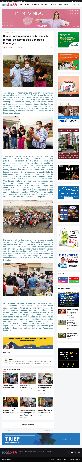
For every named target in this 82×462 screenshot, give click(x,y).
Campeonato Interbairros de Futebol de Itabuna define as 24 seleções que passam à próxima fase (73, 324)
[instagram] (77, 1)
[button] (75, 5)
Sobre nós (8, 1)
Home (3, 1)
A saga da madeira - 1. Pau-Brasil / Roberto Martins (73, 335)
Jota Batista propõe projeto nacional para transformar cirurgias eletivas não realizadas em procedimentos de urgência (45, 389)
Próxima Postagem (48, 430)
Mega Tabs (44, 4)
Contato (13, 1)
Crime (66, 4)
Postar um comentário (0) (27, 424)
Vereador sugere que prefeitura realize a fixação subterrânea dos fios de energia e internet (45, 411)
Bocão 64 (12, 359)
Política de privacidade (21, 1)
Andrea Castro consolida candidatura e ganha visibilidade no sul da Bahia (10, 410)
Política (53, 4)
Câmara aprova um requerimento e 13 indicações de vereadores (27, 387)
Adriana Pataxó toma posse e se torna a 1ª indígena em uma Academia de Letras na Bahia (72, 312)
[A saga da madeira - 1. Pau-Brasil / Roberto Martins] (62, 335)
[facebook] (72, 1)
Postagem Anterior (7, 430)
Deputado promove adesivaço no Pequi (8, 386)
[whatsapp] (79, 452)
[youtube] (75, 1)
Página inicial (6, 32)
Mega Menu (34, 4)
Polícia (27, 4)
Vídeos (60, 4)
